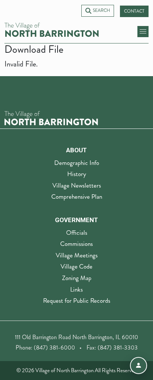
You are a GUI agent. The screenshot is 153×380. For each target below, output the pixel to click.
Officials (76, 232)
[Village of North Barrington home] (51, 30)
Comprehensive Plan (76, 196)
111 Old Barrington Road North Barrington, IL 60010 (76, 337)
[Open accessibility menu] (138, 365)
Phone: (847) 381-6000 (45, 347)
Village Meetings (77, 255)
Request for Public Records (76, 300)
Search (101, 10)
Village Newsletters (76, 185)
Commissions (76, 243)
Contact (134, 11)
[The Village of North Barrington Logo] (51, 117)
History (76, 173)
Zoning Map (76, 277)
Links (76, 289)
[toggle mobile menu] (143, 31)
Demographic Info (76, 162)
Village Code (76, 266)
